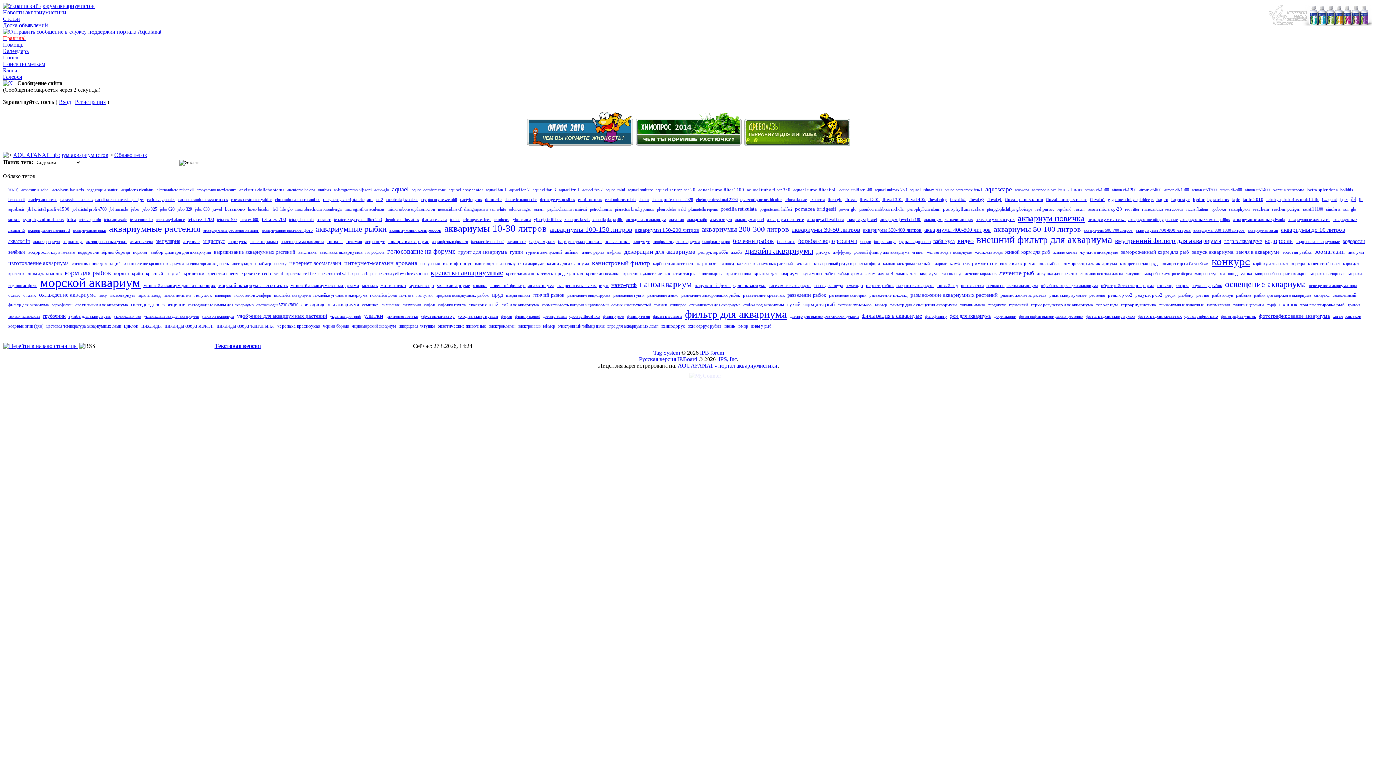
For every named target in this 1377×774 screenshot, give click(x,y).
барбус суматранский (580, 241)
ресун (1170, 295)
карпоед (727, 263)
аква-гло (676, 219)
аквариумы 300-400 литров (892, 230)
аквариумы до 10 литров (1313, 229)
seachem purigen (1286, 209)
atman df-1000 (1176, 189)
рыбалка (1243, 295)
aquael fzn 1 (569, 189)
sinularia (1333, 209)
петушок (203, 295)
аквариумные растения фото (287, 230)
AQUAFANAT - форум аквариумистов (60, 155)
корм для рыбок (88, 273)
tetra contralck (141, 219)
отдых (29, 295)
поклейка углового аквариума (340, 295)
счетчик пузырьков (855, 304)
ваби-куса (944, 241)
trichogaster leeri (477, 219)
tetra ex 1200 (201, 219)
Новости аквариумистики (34, 12)
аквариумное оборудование (1153, 219)
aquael (400, 189)
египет (918, 252)
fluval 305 (892, 199)
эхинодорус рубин (704, 326)
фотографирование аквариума (1294, 316)
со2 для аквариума (520, 304)
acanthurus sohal (35, 189)
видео (965, 240)
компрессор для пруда (1139, 263)
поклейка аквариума (292, 295)
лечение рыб (1016, 273)
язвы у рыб (761, 326)
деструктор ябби (713, 252)
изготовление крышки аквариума (154, 263)
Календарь (16, 51)
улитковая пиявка (402, 316)
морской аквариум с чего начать (253, 285)
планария (223, 295)
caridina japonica (161, 199)
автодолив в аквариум (646, 219)
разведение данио (662, 295)
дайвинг (572, 252)
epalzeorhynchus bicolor (761, 199)
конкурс (1231, 261)
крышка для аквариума (777, 273)
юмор (743, 326)
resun (1079, 209)
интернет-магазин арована (380, 263)
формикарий (1005, 316)
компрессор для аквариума (1090, 263)
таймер (881, 304)
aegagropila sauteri (102, 189)
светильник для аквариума (101, 304)
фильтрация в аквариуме (892, 316)
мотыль (370, 285)
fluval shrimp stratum (1066, 199)
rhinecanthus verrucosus (1162, 209)
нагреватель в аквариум (583, 285)
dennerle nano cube (521, 199)
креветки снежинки (603, 273)
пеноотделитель (177, 295)
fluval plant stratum (1024, 199)
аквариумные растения (154, 229)
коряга (121, 273)
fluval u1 (1097, 199)
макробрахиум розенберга (1168, 273)
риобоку (1185, 295)
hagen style (1180, 199)
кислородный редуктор (835, 263)
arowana (1022, 189)
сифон (429, 304)
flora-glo (835, 199)
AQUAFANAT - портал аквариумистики (727, 366)
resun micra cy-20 (1105, 209)
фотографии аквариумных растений (1051, 316)
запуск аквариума (1213, 252)
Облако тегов (130, 155)
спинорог (678, 304)
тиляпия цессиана (1248, 304)
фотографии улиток (1238, 316)
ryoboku (1219, 209)
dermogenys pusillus (557, 199)
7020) (13, 189)
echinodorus (590, 199)
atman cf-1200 (1124, 189)
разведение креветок (764, 295)
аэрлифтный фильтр (450, 241)
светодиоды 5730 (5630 (277, 304)
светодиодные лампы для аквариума (221, 304)
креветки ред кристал (560, 273)
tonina (455, 219)
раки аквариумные (1068, 295)
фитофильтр (936, 316)
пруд (497, 295)
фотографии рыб (1201, 316)
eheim (644, 199)
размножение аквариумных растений (954, 295)
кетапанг (803, 263)
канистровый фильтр (621, 263)
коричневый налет (1324, 263)
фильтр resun (638, 316)
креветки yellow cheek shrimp (401, 273)
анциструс (214, 241)
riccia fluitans (1197, 209)
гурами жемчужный (544, 252)
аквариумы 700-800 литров (1163, 230)
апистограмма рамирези (302, 241)
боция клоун (885, 241)
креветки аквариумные (467, 272)
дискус (823, 252)
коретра (1298, 263)
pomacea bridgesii (815, 209)
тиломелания (1218, 304)
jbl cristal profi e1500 (49, 209)
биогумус (641, 241)
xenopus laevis (577, 219)
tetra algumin (90, 219)
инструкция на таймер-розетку (259, 263)
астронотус (375, 241)
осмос (14, 295)
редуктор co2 (1149, 295)
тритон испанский (24, 316)
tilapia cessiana (434, 219)
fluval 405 (915, 199)
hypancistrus (1218, 199)
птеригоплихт (518, 295)
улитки (373, 315)
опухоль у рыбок (1207, 285)
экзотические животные (462, 326)
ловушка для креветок (1057, 273)
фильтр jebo (613, 316)
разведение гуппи (628, 295)
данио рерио (593, 252)
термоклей (1018, 304)
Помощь (13, 45)
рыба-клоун (1222, 295)
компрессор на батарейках (1185, 263)
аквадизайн (697, 219)
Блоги (10, 70)
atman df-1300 (1204, 189)
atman (1075, 189)
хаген (1338, 316)
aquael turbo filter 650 (815, 189)
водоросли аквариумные (1318, 241)
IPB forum (712, 353)
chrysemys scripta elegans (348, 199)
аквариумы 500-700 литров (1108, 230)
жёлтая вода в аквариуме (949, 252)
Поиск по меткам (24, 64)
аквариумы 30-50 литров (826, 229)
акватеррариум (46, 241)
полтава (406, 295)
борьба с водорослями (827, 241)
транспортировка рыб (1322, 304)
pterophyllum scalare (963, 209)
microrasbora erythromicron (411, 209)
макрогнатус (1205, 273)
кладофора (869, 263)
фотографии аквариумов (1110, 316)
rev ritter (1132, 209)
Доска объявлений (25, 25)
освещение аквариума (1265, 284)
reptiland (1064, 209)
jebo (135, 209)
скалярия (478, 304)
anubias (324, 189)
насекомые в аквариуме (790, 285)
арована (335, 241)
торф (1271, 304)
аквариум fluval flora (825, 219)
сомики (660, 304)
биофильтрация (716, 241)
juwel (217, 209)
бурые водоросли (915, 241)
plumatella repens (703, 209)
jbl (1353, 199)
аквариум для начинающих (948, 219)
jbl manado (118, 209)
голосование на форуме (421, 251)
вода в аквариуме (1243, 241)
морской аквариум (90, 283)
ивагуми (1356, 252)
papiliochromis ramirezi (567, 209)
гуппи (516, 252)
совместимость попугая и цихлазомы (575, 304)
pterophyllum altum (923, 209)
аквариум (721, 219)
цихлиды (151, 326)
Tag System (666, 353)
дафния (614, 252)
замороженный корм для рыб (1155, 252)
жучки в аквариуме (1099, 252)
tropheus (501, 219)
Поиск (11, 57)
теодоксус (997, 304)
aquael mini (615, 189)
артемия (354, 241)
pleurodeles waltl (671, 209)
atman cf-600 (1150, 189)
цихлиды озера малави (189, 326)
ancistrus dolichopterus (261, 189)
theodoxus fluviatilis (402, 219)
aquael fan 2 (519, 189)
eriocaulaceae (796, 199)
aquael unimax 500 (926, 189)
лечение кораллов (981, 273)
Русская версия (657, 359)
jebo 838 (202, 209)
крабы (137, 273)
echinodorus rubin (620, 199)
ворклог (140, 252)
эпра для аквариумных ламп (632, 326)
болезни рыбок (753, 240)
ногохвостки (972, 285)
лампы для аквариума (917, 273)
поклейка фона (383, 295)
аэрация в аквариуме (408, 241)
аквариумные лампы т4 (1309, 219)
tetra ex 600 (249, 219)
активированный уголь (106, 241)
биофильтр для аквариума (676, 241)
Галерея (12, 77)
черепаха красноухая (298, 326)
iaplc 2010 (1253, 199)
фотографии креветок (1160, 316)
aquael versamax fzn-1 (964, 189)
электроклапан (502, 326)
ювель (729, 326)
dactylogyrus (471, 199)
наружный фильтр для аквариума (730, 285)
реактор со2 (1120, 295)
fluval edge (937, 199)
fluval (851, 199)
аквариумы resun (1263, 230)
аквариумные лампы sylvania (1259, 219)
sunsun (14, 219)
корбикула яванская (1270, 263)
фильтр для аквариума (736, 314)
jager (1344, 199)
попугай (424, 295)
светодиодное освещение (158, 304)
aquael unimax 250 (891, 189)
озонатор (1165, 285)
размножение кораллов (1023, 295)
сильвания (391, 304)
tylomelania (521, 219)
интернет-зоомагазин (315, 263)
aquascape (998, 189)
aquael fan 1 (496, 189)
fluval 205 (870, 199)
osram (539, 209)
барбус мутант (542, 241)
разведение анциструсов (588, 295)
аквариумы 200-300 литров (745, 229)
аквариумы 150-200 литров (667, 230)
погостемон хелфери (252, 295)
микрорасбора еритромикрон (1281, 273)
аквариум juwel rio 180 (900, 219)
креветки (194, 273)
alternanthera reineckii (175, 189)
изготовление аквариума (38, 263)
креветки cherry (222, 273)
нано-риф (624, 285)
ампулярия (168, 241)
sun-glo (1349, 209)
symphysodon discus (43, 219)
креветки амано (520, 273)
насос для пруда (828, 285)
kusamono (235, 209)
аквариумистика (1107, 219)
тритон (1354, 304)
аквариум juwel (862, 219)
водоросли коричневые (51, 252)
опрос (1182, 285)
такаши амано (972, 304)
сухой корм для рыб (811, 304)
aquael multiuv (640, 189)
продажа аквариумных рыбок (462, 295)
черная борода (336, 326)
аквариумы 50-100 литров (1037, 229)
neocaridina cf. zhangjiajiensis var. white (472, 209)
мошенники (393, 285)
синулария (412, 304)
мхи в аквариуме (453, 285)
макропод (1229, 273)
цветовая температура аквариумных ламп (83, 326)
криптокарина (711, 273)
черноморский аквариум (374, 326)
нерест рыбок (880, 285)
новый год (947, 285)
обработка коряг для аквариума (1069, 285)
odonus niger (520, 209)
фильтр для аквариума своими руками (824, 316)
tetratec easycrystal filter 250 (358, 219)
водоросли (1279, 241)
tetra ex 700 (274, 219)
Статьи (11, 19)
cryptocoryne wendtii (439, 199)
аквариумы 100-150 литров (591, 229)
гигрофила (374, 252)
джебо (736, 252)
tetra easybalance (170, 219)
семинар (370, 304)
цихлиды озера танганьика (245, 326)
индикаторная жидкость (207, 263)
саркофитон (62, 304)
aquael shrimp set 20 (675, 189)
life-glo (286, 209)
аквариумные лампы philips (1205, 219)
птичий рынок (548, 295)
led (275, 209)
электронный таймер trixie (581, 326)
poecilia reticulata (739, 209)
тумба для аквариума (89, 316)
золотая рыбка (1297, 252)
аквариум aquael (749, 219)
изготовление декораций (96, 263)
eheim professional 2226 (717, 199)
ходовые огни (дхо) (25, 326)
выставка (307, 252)
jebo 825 (149, 209)
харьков (1353, 316)
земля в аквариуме (1258, 252)
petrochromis (601, 209)
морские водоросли (1327, 273)
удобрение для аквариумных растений (282, 316)
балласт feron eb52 (487, 241)
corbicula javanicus (402, 199)
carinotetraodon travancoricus (203, 199)
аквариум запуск (995, 219)
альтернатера (141, 241)
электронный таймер (536, 326)
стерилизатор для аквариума (714, 304)
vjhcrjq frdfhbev (548, 219)
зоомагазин (1330, 251)
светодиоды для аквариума (330, 304)
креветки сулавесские (642, 273)
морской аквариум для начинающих (179, 285)
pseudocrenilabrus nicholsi (881, 209)
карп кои (707, 263)
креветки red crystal (262, 273)
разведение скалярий (847, 295)
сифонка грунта (452, 304)
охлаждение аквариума (67, 295)
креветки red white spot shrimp (345, 273)
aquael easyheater (466, 189)
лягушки (1133, 273)
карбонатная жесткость (673, 263)
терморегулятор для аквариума (1062, 304)
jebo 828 (167, 209)
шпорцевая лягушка (417, 326)
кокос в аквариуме (1018, 263)
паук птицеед (149, 295)
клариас (940, 263)
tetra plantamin (301, 219)
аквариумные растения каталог (231, 230)
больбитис (786, 241)
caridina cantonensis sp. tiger (119, 199)
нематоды (854, 285)
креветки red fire (301, 273)
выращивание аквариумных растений (254, 252)
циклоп (131, 326)
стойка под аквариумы (763, 304)
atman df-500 (1231, 189)
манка (1246, 273)
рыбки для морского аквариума (1282, 295)
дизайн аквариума (779, 250)
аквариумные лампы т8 (49, 230)
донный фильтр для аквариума (881, 252)
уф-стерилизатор (438, 316)
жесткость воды (989, 252)
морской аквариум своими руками (324, 285)
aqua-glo (381, 189)
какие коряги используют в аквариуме (509, 263)
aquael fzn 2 (592, 189)
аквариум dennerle (785, 219)
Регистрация (90, 102)
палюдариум (122, 295)
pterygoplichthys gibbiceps (1009, 209)
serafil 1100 (1313, 209)
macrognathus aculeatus (365, 209)
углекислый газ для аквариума (171, 316)
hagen (1162, 199)
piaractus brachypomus (634, 209)
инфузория (430, 263)
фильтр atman (555, 316)
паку (103, 295)
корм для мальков (44, 273)
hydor (1199, 199)
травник (1288, 304)
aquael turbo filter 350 (768, 189)
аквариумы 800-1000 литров (1219, 230)
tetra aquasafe (115, 219)
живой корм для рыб (1027, 252)
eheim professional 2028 (672, 199)
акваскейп (19, 241)
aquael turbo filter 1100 (721, 189)
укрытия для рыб (345, 316)
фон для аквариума (970, 316)
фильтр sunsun (667, 316)
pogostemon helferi (776, 209)
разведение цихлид (888, 295)
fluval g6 (994, 199)
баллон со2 (516, 241)
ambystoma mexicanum (216, 189)
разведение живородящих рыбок (710, 295)
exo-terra (817, 199)
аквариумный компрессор (415, 230)
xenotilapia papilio (607, 219)
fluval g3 (976, 199)
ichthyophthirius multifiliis (1292, 199)
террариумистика (1138, 304)
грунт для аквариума (482, 252)
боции (865, 241)
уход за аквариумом (478, 316)
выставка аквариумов (341, 252)
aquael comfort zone (429, 189)
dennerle (493, 199)
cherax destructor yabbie (251, 199)
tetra (71, 219)
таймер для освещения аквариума (923, 304)
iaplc (1236, 199)
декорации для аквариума (659, 251)
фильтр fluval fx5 (584, 316)
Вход (65, 102)
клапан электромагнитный (906, 263)
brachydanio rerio (42, 199)
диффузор (842, 252)
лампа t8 (885, 273)
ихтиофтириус (457, 263)
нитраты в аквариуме (915, 285)
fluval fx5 (958, 199)
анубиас (191, 241)
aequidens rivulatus (137, 189)
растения (1097, 295)
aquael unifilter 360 (855, 189)
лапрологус (952, 273)
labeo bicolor (259, 209)
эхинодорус (673, 326)
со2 (494, 304)
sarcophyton (1239, 209)
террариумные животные (1181, 304)
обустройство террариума (1127, 285)
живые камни (1065, 252)
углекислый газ (127, 316)
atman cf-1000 (1097, 189)
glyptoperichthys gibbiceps (1131, 199)
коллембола (1049, 263)
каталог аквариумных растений (765, 263)
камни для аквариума (568, 263)
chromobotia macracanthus (297, 199)
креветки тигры (680, 273)
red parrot (1044, 209)
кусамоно (812, 273)
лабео (830, 273)
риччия (1202, 295)
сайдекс (1322, 295)
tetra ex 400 (227, 219)
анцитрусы (237, 241)
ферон (506, 316)
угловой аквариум (218, 316)
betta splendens (1322, 189)
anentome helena (301, 189)
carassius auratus (76, 199)
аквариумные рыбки (351, 229)
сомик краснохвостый (631, 304)
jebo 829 (185, 209)
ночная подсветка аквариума (1012, 285)
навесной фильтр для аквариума (522, 285)
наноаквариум (665, 284)
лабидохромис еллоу (856, 273)
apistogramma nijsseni (353, 189)
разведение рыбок (806, 295)
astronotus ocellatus (1048, 189)
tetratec (324, 219)
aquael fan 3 (544, 189)
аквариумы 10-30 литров (495, 228)
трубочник (54, 316)
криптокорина (738, 273)
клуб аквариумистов (973, 263)
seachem (1261, 209)
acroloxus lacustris (68, 189)
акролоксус (73, 241)
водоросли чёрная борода (104, 252)
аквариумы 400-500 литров (957, 230)
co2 (379, 199)
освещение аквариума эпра (1333, 285)
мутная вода (421, 285)
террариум (1107, 304)
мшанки (480, 285)
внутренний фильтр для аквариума (1168, 240)
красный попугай (163, 273)
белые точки (617, 241)
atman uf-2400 (1257, 189)
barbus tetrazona (1289, 189)
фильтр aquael (527, 316)
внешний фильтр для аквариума (1044, 239)
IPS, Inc (728, 359)
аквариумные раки (89, 230)
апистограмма (264, 241)
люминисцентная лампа (1101, 273)
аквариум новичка (1051, 218)
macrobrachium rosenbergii (318, 209)
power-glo (847, 209)
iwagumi (1329, 199)
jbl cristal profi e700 (89, 209)
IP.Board (687, 359)
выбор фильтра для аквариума (181, 252)
